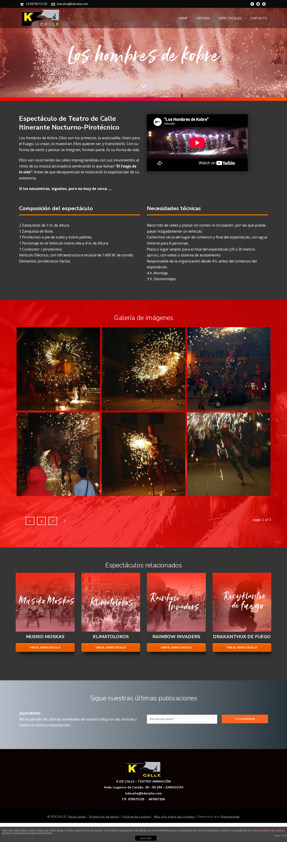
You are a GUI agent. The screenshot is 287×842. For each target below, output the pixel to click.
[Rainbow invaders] (176, 602)
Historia (203, 18)
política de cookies (273, 830)
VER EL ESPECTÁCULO (45, 647)
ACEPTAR (145, 838)
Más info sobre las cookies (174, 816)
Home (183, 18)
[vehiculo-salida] (228, 369)
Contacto (258, 18)
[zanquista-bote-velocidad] (228, 454)
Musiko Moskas (45, 637)
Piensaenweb (230, 816)
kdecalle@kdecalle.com (72, 4)
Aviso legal (77, 816)
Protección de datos (104, 816)
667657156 (157, 799)
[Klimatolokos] (110, 602)
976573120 (136, 799)
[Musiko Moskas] (45, 602)
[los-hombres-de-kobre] (58, 369)
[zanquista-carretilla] (143, 454)
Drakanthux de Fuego (242, 637)
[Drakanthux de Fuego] (242, 602)
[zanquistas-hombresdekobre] (143, 369)
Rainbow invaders (176, 637)
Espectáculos (230, 18)
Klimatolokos (111, 637)
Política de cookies (136, 816)
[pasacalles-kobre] (58, 454)
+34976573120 (36, 4)
